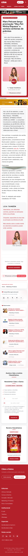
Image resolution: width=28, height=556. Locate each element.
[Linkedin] (6, 536)
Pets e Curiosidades (7, 503)
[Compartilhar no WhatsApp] (3, 297)
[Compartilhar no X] (12, 297)
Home (3, 286)
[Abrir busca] (25, 2)
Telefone (4, 514)
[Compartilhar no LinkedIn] (8, 297)
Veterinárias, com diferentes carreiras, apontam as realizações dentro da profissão (13, 212)
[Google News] (17, 536)
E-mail (3, 511)
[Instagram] (3, 536)
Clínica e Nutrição (6, 492)
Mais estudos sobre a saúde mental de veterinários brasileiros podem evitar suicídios (13, 226)
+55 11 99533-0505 (7, 540)
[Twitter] (13, 536)
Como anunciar (7, 477)
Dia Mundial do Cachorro (8, 525)
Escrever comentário (14, 267)
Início (2, 6)
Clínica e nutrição (19, 6)
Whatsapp (4, 517)
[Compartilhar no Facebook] (21, 297)
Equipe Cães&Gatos (15, 88)
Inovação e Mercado (7, 497)
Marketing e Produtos (10, 17)
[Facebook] (10, 536)
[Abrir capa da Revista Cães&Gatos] (14, 443)
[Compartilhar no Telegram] (16, 297)
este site (16, 148)
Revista (9, 6)
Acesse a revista (14, 458)
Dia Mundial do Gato (7, 528)
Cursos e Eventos (6, 495)
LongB (21, 552)
